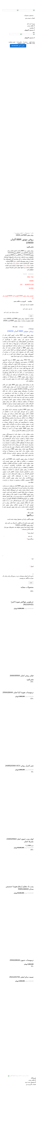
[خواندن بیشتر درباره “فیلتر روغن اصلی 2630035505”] (31, 672)
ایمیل (31, 566)
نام (32, 558)
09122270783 (13, 4)
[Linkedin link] (26, 324)
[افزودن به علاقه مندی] (18, 599)
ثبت (31, 315)
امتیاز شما (30, 533)
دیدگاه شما (30, 539)
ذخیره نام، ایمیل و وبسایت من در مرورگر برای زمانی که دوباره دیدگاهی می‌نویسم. (18, 577)
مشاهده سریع (27, 599)
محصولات (27, 233)
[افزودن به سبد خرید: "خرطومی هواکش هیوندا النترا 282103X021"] (31, 599)
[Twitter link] (30, 324)
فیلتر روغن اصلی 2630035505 (21, 676)
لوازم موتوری (19, 233)
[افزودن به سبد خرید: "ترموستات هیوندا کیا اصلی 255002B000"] (31, 689)
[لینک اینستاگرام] (20, 7)
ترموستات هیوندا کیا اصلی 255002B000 (18, 692)
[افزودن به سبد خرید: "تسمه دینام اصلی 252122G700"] (31, 974)
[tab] (21, 326)
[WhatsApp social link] (18, 7)
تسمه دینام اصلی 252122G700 (21, 977)
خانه (32, 233)
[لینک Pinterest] (28, 324)
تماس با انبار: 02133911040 (18, 45)
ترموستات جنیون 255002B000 (21, 960)
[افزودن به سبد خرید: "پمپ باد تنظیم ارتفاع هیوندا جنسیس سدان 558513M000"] (31, 883)
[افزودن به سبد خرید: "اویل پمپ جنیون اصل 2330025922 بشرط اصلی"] (31, 836)
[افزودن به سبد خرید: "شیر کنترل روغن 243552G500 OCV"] (31, 762)
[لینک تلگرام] (16, 7)
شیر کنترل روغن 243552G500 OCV (19, 766)
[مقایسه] (22, 599)
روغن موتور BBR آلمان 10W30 (12, 320)
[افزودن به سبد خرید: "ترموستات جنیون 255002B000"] (31, 957)
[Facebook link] (32, 324)
